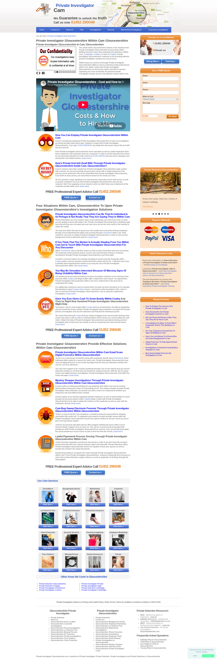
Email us (160, 50)
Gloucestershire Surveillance (107, 634)
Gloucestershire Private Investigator (63, 612)
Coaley (58, 261)
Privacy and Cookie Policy (92, 602)
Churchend (107, 233)
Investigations (95, 30)
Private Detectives (103, 618)
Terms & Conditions (124, 602)
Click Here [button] (204, 651)
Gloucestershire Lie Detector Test (64, 630)
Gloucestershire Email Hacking (108, 638)
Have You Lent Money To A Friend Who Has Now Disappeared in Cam (161, 342)
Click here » (48, 505)
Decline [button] (195, 655)
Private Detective (57, 618)
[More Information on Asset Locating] (118, 518)
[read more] (86, 158)
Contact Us (55, 30)
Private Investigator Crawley (50, 590)
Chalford (97, 54)
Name (145, 76)
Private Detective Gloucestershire (52, 584)
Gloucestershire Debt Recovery (108, 647)
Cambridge (88, 54)
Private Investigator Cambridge (93, 590)
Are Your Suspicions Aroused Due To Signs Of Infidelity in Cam (160, 336)
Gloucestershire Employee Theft (108, 636)
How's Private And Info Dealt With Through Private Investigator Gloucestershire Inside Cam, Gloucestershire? (90, 164)
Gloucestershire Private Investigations (66, 636)
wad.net (153, 617)
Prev (144, 191)
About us (77, 602)
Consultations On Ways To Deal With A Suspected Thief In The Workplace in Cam (161, 330)
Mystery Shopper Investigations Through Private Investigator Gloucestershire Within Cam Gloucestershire (89, 381)
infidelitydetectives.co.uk (160, 621)
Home (41, 30)
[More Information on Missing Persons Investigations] (71, 562)
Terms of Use (110, 602)
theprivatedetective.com (149, 631)
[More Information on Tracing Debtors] (48, 562)
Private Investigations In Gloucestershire (105, 641)
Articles (146, 602)
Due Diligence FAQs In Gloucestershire (149, 645)
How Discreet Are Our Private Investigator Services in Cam (157, 317)
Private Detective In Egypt (49, 586)
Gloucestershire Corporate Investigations (61, 625)
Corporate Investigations (158, 30)
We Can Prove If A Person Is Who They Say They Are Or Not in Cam (161, 323)
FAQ (81, 30)
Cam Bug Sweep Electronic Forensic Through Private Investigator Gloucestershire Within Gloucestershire (92, 409)
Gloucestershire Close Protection (64, 640)
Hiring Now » (152, 61)
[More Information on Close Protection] (48, 540)
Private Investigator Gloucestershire (61, 36)
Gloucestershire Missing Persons (64, 632)
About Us (70, 30)
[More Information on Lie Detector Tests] (48, 518)
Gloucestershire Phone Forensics (109, 632)
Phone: (146, 90)
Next (39, 73)
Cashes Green (79, 289)
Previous (37, 73)
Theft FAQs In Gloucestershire (152, 642)
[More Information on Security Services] (71, 540)
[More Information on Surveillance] (48, 496)
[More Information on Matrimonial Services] (95, 496)
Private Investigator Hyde (91, 586)
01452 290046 (84, 145)
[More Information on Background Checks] (71, 496)
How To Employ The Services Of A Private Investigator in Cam (159, 312)
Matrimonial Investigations (131, 30)
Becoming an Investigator (157, 269)
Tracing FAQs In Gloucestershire (153, 648)
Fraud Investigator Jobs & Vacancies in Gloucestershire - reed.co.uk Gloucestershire (160, 278)
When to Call (148, 97)
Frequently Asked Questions (153, 635)
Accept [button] (208, 655)
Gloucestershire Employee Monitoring (111, 624)
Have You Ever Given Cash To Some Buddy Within (83, 298)
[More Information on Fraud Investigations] (95, 540)
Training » (170, 61)
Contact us (137, 602)
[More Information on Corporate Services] (118, 496)
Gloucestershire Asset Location (63, 622)
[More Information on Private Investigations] (118, 562)
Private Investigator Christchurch (52, 588)
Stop (43, 73)
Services (110, 30)
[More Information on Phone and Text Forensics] (95, 518)
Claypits (113, 54)
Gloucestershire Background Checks (110, 622)
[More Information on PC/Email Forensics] (71, 518)
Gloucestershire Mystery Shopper (109, 644)
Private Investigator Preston (92, 584)
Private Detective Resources (152, 611)
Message (146, 103)
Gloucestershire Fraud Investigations (65, 628)
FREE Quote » (71, 197)
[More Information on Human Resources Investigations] (95, 562)
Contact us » (95, 197)
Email (145, 83)
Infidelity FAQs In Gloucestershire (153, 640)
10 (75, 72)
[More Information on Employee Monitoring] (118, 540)
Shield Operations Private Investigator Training (158, 289)
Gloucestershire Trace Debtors (63, 638)
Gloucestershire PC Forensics (63, 634)
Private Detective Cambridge (93, 588)
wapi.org (166, 625)
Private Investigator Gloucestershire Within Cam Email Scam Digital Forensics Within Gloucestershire (89, 353)
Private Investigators (65, 602)
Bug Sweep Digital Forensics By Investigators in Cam (158, 359)
